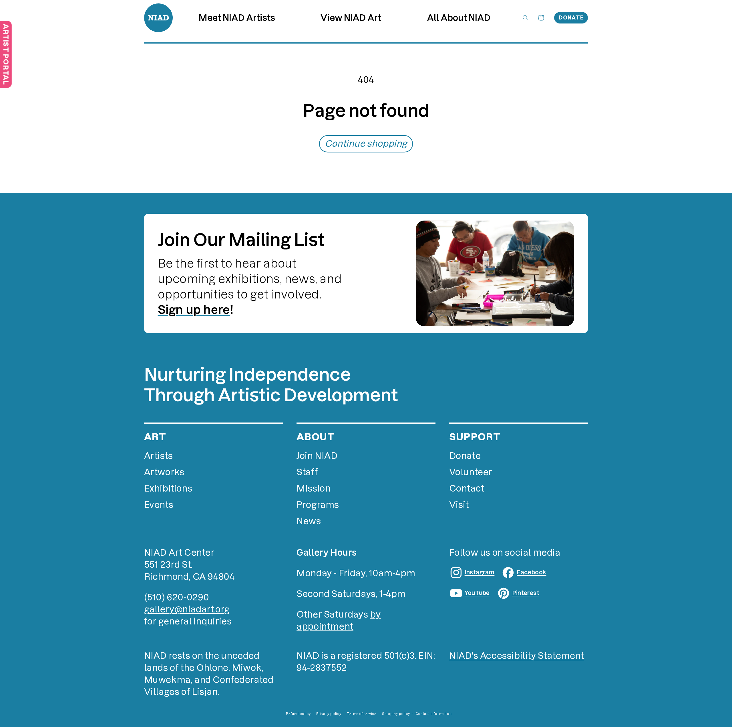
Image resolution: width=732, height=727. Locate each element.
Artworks (164, 472)
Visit (459, 505)
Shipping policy (396, 714)
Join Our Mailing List (241, 239)
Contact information (433, 714)
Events (159, 505)
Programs (318, 505)
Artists (158, 456)
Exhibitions (168, 488)
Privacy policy (328, 714)
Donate (571, 17)
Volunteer (470, 472)
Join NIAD (317, 456)
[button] (351, 18)
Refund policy (298, 714)
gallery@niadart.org (187, 609)
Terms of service (362, 714)
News (309, 521)
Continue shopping (366, 143)
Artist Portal (6, 54)
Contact (466, 488)
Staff (307, 472)
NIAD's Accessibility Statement (516, 656)
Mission (314, 488)
